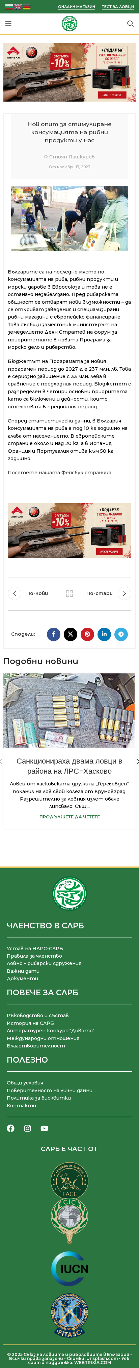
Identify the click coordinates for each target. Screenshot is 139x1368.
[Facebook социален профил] (53, 634)
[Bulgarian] (9, 6)
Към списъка (69, 593)
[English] (18, 6)
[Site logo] (69, 23)
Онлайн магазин (76, 7)
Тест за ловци (118, 7)
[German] (27, 6)
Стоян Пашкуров (72, 156)
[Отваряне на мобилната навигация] (8, 23)
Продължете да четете (69, 816)
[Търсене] (130, 23)
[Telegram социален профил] (121, 634)
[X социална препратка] (70, 634)
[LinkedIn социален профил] (104, 634)
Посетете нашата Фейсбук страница (59, 473)
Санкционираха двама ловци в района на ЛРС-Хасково (69, 766)
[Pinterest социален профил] (87, 634)
